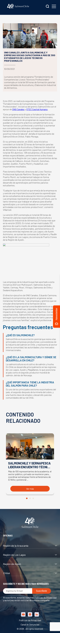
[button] (27, 498)
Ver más (30, 488)
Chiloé (6, 573)
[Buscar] (47, 6)
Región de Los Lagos (14, 554)
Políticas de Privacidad (45, 597)
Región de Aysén (12, 564)
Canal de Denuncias (30, 624)
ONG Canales (18, 109)
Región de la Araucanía (15, 545)
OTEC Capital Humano (37, 109)
